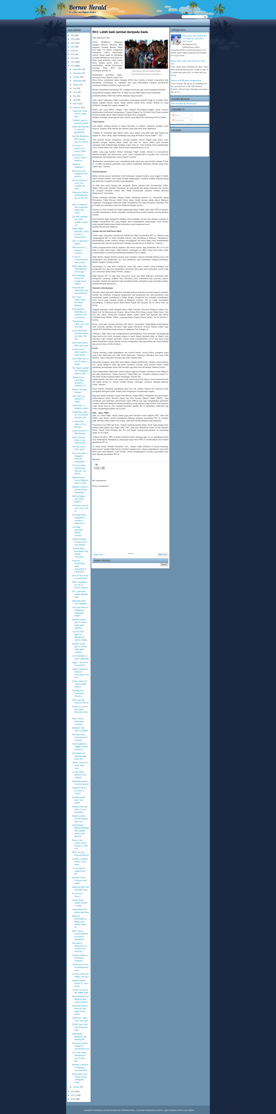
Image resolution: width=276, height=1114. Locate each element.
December (77, 69)
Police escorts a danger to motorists (79, 250)
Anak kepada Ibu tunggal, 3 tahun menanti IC (80, 747)
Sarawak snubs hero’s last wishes (78, 800)
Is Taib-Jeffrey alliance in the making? (79, 775)
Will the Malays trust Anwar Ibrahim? (78, 499)
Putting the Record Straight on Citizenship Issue (80, 1046)
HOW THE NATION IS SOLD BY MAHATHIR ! (80, 130)
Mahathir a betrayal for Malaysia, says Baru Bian (80, 1067)
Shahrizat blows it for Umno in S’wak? (79, 791)
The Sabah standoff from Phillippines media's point (80, 371)
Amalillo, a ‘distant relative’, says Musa (80, 862)
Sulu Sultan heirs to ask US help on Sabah (80, 361)
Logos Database (170, 1110)
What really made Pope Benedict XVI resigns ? (79, 269)
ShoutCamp (191, 104)
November (77, 73)
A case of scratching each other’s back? (80, 259)
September (78, 81)
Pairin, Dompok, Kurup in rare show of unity (79, 440)
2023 (73, 47)
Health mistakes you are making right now (79, 819)
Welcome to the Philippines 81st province (80, 174)
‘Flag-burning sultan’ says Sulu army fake (80, 324)
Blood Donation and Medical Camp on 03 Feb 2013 (80, 999)
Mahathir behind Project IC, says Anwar (80, 983)
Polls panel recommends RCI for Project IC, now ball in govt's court (195, 39)
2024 (73, 43)
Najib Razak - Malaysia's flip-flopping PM (79, 1036)
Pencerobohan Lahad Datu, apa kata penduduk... (80, 290)
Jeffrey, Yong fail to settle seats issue (80, 765)
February (77, 107)
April (75, 100)
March (76, 104)
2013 (73, 66)
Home (130, 553)
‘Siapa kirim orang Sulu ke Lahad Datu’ (79, 114)
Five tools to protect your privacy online (79, 148)
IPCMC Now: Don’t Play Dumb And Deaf (80, 1027)
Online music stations (186, 1110)
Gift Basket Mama (128, 1110)
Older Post (162, 555)
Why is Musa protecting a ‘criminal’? (78, 721)
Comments (179, 120)
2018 (73, 51)
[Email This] (95, 468)
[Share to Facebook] (103, 468)
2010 (73, 1099)
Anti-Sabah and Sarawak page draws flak (79, 756)
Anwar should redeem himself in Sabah (79, 903)
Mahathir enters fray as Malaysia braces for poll (80, 480)
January (76, 1087)
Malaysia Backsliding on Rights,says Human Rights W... (79, 921)
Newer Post (98, 555)
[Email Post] (96, 464)
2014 (73, 62)
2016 (73, 54)
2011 (73, 1095)
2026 (73, 35)
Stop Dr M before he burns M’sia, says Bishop (79, 542)
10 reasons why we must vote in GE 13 (80, 508)
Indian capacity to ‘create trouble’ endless (79, 684)
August (76, 85)
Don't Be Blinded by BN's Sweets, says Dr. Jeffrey (80, 139)
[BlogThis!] (97, 468)
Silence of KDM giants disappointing (186, 80)
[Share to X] (100, 468)
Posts (177, 115)
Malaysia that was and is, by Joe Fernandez (79, 809)
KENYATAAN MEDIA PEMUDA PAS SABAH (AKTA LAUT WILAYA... (80, 830)
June (75, 92)
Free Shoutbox (177, 104)
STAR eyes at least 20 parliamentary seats (80, 967)
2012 (73, 1091)
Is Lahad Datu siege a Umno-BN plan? (79, 424)
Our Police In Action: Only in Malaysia (79, 158)
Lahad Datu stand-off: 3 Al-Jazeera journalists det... (80, 415)
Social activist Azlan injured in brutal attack (79, 352)
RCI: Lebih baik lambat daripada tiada (80, 594)
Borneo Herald (87, 7)
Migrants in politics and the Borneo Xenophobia (80, 490)
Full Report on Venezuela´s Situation (78, 693)
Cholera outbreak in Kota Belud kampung (80, 958)
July (75, 88)
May (75, 96)
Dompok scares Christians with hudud (79, 880)
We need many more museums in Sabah (79, 737)
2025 (73, 39)
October (76, 77)
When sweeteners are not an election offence (80, 585)
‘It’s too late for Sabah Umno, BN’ (79, 871)
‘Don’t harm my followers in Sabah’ (78, 399)
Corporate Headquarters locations (149, 1110)
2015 (73, 58)
